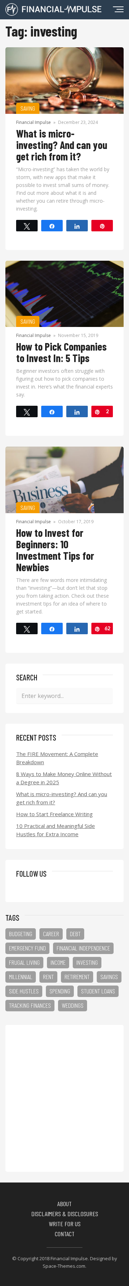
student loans (98, 991)
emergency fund (27, 948)
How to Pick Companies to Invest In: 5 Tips (61, 352)
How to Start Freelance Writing (54, 814)
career (51, 934)
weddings (72, 1005)
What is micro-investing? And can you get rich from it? (61, 145)
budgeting (20, 934)
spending (59, 991)
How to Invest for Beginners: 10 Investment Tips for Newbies (55, 549)
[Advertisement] (64, 1098)
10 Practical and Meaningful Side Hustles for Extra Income (55, 830)
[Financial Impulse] (53, 13)
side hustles (24, 991)
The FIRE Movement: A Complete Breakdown (57, 758)
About (64, 1204)
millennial (20, 977)
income (58, 962)
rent (48, 977)
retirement (77, 977)
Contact (65, 1234)
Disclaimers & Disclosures (64, 1214)
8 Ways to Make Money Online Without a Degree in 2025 (64, 778)
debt (75, 934)
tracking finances (30, 1005)
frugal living (24, 962)
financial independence (83, 948)
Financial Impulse (33, 122)
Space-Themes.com (64, 1266)
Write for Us (65, 1224)
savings (109, 977)
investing (87, 962)
